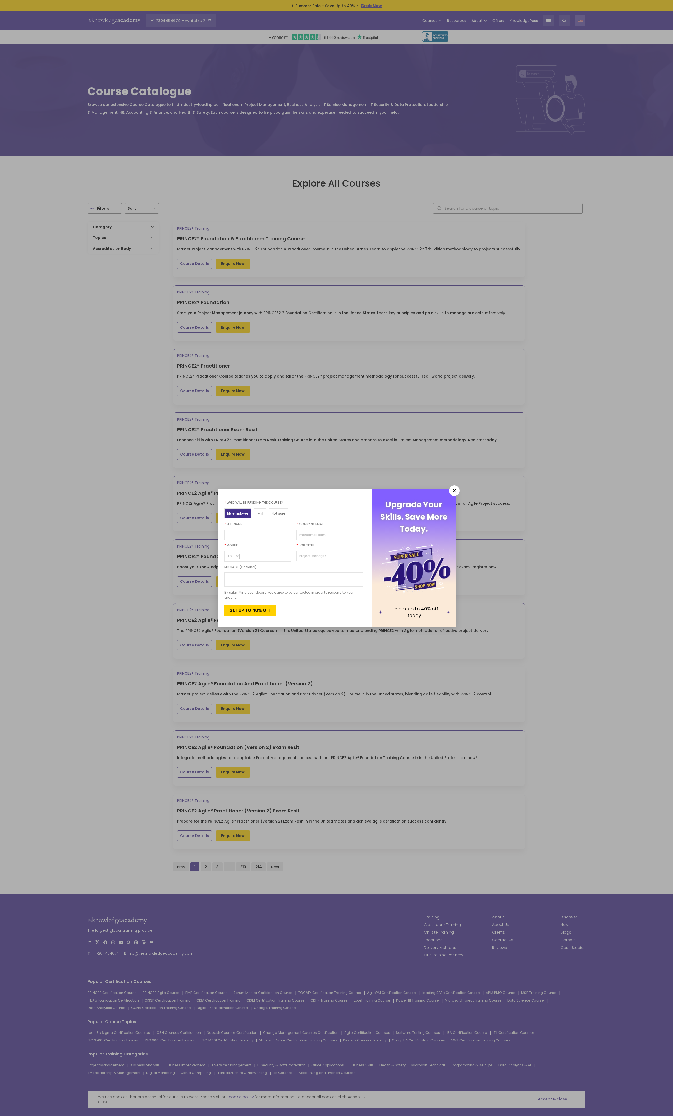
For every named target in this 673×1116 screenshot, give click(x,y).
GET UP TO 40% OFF (250, 610)
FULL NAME (233, 524)
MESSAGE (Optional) (240, 567)
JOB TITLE (305, 545)
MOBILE (231, 545)
